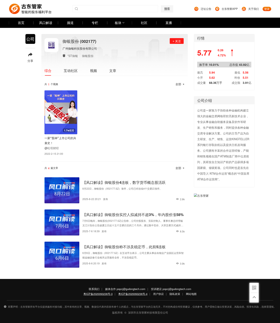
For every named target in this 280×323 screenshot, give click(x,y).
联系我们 (94, 289)
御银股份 (87, 56)
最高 (200, 72)
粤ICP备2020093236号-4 (132, 294)
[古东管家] (30, 8)
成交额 (236, 83)
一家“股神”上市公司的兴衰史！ (60, 140)
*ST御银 (72, 56)
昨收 (237, 77)
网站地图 (191, 294)
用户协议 (158, 294)
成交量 (201, 83)
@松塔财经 (51, 148)
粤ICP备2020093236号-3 (98, 294)
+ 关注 (177, 41)
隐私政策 (175, 294)
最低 (237, 72)
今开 (200, 77)
